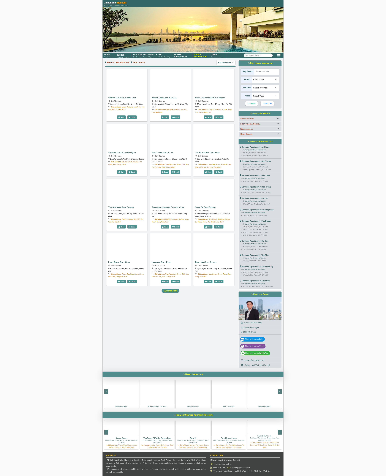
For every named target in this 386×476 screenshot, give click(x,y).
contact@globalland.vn (254, 360)
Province (247, 88)
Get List (268, 103)
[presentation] (106, 391)
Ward (247, 96)
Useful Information (261, 113)
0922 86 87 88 (249, 332)
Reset (253, 103)
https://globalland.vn (222, 464)
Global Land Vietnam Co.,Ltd (257, 365)
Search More (171, 291)
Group (247, 79)
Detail (133, 117)
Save (122, 117)
